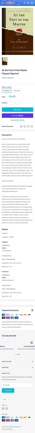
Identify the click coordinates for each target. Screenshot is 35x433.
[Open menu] (3, 3)
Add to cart (17, 109)
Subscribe (8, 390)
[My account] (28, 3)
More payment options (17, 120)
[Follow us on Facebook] (3, 408)
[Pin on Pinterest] (24, 126)
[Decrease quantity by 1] (11, 103)
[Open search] (24, 3)
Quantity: (5, 103)
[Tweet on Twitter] (28, 126)
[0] (31, 3)
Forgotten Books (7, 78)
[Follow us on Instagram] (6, 408)
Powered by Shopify (7, 429)
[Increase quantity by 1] (21, 103)
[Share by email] (32, 126)
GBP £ (4, 399)
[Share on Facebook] (21, 126)
